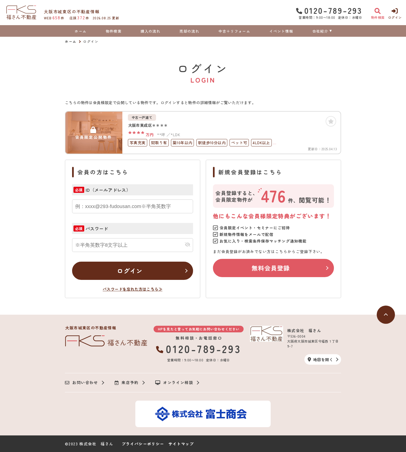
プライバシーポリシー (143, 444)
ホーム (80, 31)
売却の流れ (189, 31)
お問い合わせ (85, 382)
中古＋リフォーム (234, 31)
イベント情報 (281, 31)
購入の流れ (150, 31)
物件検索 (114, 31)
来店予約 (130, 382)
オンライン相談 (178, 382)
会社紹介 (320, 31)
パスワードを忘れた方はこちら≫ (132, 289)
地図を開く (323, 359)
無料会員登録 (271, 267)
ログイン (130, 270)
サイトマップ (181, 444)
